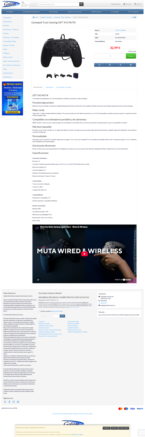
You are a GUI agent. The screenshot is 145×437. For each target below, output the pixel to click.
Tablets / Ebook (8, 57)
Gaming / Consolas (9, 45)
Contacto (128, 4)
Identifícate (116, 4)
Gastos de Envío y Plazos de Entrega (49, 330)
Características (37, 87)
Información (49, 87)
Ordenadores (7, 17)
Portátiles (6, 25)
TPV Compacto (133, 12)
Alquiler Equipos (8, 73)
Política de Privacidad (74, 307)
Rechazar (114, 428)
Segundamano (7, 77)
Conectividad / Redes (9, 41)
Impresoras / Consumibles (11, 37)
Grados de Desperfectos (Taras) (77, 332)
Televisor (6, 33)
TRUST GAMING (120, 30)
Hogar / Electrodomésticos (11, 61)
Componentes (7, 21)
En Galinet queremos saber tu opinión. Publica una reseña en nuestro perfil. (72, 414)
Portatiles (9, 12)
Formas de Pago (72, 325)
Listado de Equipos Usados (46, 332)
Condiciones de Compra (45, 325)
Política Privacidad (44, 323)
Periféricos (6, 53)
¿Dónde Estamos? (73, 328)
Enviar (62, 316)
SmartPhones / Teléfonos (11, 29)
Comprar (131, 56)
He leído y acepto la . (52, 311)
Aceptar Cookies (123, 428)
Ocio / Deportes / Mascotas (11, 65)
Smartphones (53, 12)
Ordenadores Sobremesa (31, 12)
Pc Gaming (114, 12)
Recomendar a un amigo (64, 87)
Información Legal (73, 321)
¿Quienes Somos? (43, 328)
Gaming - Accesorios (75, 12)
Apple (5, 69)
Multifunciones (96, 12)
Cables (5, 49)
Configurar (106, 428)
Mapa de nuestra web (74, 330)
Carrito (138, 4)
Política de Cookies (77, 434)
